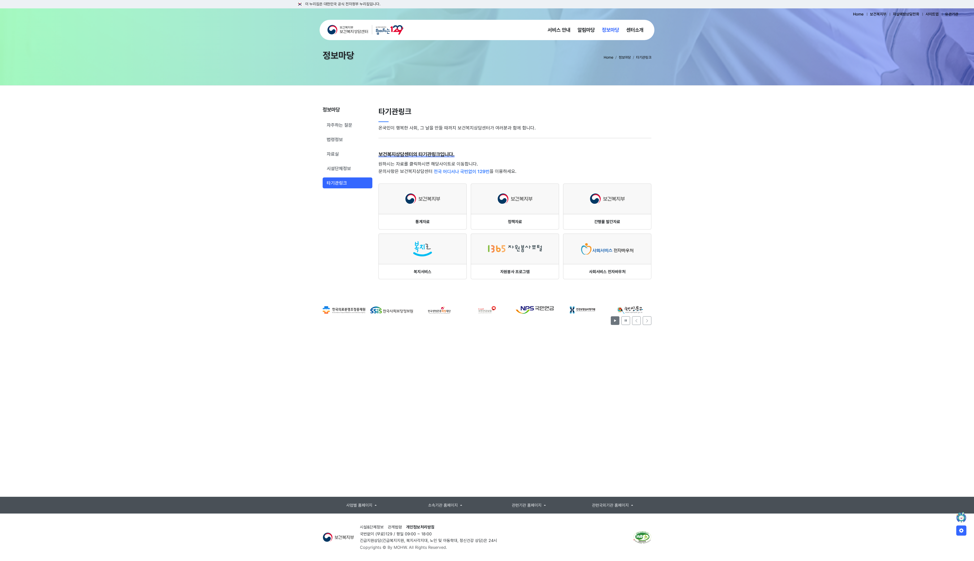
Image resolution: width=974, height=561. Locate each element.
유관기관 (951, 14)
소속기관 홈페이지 (443, 505)
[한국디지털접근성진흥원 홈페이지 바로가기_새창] (642, 537)
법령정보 (335, 139)
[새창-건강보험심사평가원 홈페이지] (534, 310)
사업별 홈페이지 (360, 505)
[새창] (338, 536)
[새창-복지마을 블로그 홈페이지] (630, 310)
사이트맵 (932, 14)
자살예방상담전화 (906, 14)
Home (858, 14)
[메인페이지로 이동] (365, 30)
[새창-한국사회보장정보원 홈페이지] (344, 310)
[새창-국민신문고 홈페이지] (582, 310)
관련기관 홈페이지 (527, 505)
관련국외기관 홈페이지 (611, 505)
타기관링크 (337, 183)
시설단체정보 (339, 168)
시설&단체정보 (372, 527)
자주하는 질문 (339, 125)
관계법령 (395, 527)
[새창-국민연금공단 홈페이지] (487, 310)
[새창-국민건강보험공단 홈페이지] (439, 310)
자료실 (333, 154)
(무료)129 (383, 533)
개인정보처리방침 (420, 527)
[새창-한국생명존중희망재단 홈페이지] (391, 310)
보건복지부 (878, 14)
